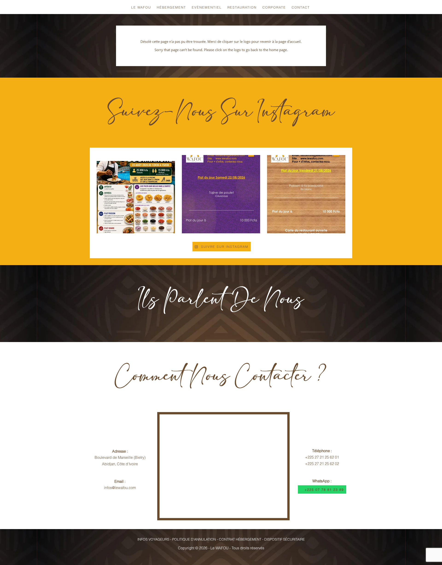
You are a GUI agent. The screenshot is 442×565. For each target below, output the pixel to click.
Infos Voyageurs (153, 539)
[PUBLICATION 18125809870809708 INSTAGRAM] (136, 194)
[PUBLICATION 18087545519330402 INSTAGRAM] (221, 194)
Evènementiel (207, 7)
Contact (301, 7)
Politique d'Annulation (194, 539)
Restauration (242, 7)
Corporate (274, 7)
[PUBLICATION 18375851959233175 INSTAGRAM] (306, 194)
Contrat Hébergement (240, 539)
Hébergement (171, 7)
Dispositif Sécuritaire (284, 539)
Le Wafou (141, 7)
